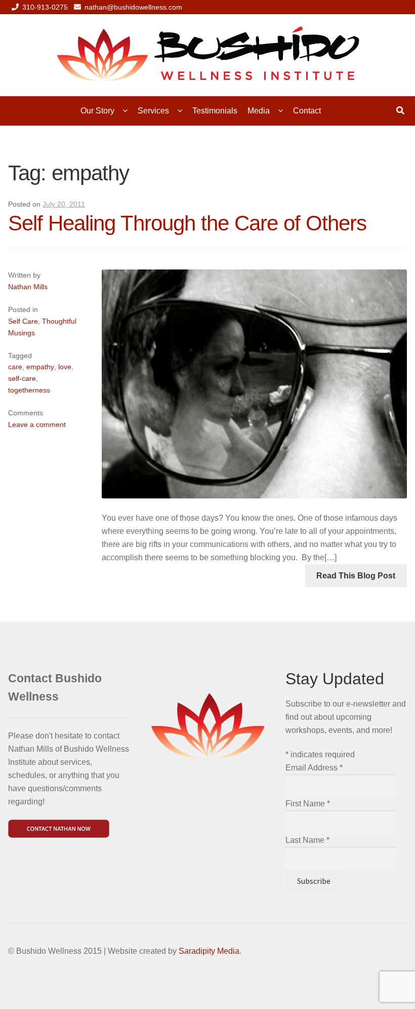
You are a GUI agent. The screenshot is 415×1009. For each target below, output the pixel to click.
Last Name (307, 840)
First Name (307, 803)
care (15, 367)
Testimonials (214, 110)
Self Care (23, 321)
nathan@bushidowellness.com (133, 7)
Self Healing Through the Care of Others (187, 223)
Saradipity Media (209, 951)
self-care (22, 378)
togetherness (29, 390)
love (64, 367)
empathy (40, 367)
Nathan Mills (28, 287)
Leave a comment (37, 424)
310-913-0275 (45, 7)
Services (153, 110)
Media (258, 110)
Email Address (314, 767)
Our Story (97, 110)
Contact (307, 110)
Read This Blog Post (355, 575)
